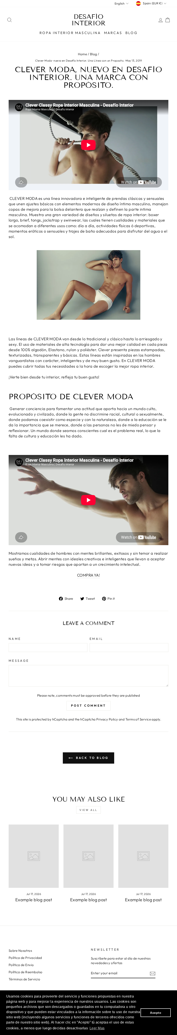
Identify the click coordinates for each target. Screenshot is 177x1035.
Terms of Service (138, 719)
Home (82, 54)
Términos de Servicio (24, 979)
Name (15, 639)
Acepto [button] (155, 1012)
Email (96, 639)
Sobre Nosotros (20, 951)
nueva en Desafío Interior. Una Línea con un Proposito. (89, 60)
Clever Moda (43, 60)
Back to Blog (91, 758)
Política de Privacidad (25, 958)
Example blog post (33, 899)
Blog (131, 33)
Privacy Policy (107, 719)
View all (88, 810)
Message (19, 661)
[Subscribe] (152, 973)
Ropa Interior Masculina (70, 33)
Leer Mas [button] (97, 1028)
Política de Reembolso (25, 972)
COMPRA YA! (88, 575)
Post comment (88, 705)
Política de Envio (21, 965)
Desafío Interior (88, 20)
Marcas (113, 33)
